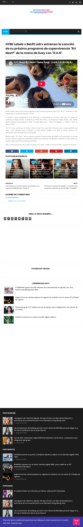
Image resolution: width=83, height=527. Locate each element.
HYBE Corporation (49, 57)
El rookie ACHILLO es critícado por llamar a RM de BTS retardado (39, 491)
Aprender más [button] (16, 523)
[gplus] (76, 2)
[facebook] (70, 2)
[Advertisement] (41, 22)
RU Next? (61, 57)
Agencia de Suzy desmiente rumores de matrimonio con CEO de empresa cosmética (16, 170)
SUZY (66, 57)
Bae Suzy (40, 57)
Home (5, 32)
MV (57, 57)
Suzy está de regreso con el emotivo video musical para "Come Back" (65, 172)
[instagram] (80, 2)
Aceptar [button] (76, 522)
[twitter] (72, 2)
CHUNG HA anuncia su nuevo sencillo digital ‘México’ (35, 317)
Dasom (34, 162)
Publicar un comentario (17, 201)
